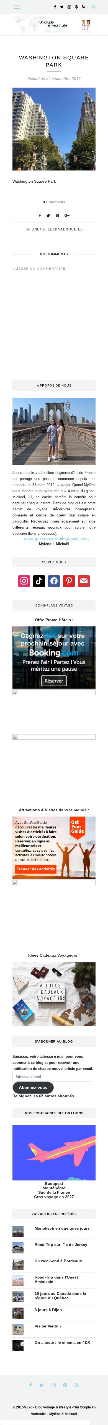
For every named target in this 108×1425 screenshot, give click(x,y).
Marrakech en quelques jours (62, 1228)
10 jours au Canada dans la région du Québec (60, 1295)
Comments (54, 202)
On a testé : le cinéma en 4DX (62, 1342)
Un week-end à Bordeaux (58, 1261)
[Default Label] (39, 580)
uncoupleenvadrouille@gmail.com (56, 539)
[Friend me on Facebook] (54, 580)
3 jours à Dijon (48, 1310)
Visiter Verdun (48, 1326)
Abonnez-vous (33, 1087)
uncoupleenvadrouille (57, 229)
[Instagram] (24, 580)
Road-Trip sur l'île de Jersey (61, 1244)
